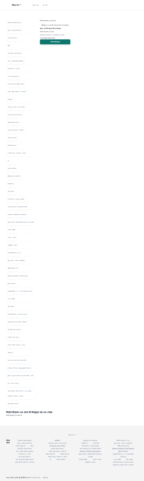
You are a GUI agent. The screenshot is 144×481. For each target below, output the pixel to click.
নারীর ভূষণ (10, 352)
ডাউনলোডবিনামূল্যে (55, 42)
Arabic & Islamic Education (17, 214)
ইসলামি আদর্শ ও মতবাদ (13, 69)
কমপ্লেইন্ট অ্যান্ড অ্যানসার (14, 329)
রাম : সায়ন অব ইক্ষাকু (13, 383)
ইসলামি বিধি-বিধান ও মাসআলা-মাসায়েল (17, 314)
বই (8, 161)
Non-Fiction (12, 283)
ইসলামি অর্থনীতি (11, 230)
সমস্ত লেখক (35, 5)
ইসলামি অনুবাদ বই (12, 38)
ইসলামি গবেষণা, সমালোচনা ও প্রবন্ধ (17, 153)
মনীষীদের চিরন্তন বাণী (13, 268)
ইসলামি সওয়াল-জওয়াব (13, 337)
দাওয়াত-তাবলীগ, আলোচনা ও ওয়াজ (16, 345)
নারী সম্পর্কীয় (11, 306)
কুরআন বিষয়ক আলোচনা (13, 122)
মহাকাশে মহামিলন (12, 168)
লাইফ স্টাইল (11, 191)
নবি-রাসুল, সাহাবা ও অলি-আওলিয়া (16, 107)
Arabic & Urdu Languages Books (19, 368)
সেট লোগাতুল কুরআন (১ (13, 76)
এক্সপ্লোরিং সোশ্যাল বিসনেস (14, 53)
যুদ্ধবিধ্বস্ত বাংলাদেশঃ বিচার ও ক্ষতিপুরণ (17, 322)
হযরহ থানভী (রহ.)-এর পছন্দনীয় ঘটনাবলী (17, 207)
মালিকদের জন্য (36, 478)
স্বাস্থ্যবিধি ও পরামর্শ (12, 245)
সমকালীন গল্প (11, 184)
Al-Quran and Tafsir (15, 115)
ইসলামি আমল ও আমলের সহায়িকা (16, 199)
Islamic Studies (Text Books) (17, 276)
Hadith (10, 99)
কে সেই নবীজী (11, 299)
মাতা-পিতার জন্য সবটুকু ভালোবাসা (16, 84)
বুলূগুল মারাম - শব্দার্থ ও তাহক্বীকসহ (16, 260)
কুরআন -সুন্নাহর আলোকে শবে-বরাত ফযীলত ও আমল (21, 375)
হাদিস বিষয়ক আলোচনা (13, 404)
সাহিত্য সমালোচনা (12, 138)
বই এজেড (45, 5)
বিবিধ (9, 45)
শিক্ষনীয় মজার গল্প (12, 145)
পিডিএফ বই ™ (72, 435)
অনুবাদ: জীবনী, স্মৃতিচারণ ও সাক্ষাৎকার (17, 92)
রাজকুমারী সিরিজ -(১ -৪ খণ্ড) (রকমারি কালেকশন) (20, 291)
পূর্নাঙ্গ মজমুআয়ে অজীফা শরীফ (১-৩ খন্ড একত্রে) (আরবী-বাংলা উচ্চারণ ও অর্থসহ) (19, 393)
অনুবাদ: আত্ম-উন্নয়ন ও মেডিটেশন (16, 130)
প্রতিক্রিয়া (45, 478)
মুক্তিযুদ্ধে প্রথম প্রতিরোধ (14, 176)
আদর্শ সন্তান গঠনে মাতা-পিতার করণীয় (17, 360)
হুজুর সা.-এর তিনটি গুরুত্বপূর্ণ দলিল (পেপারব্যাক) (50, 28)
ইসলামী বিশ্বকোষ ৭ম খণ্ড (14, 253)
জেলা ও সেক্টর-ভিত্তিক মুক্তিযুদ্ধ (15, 61)
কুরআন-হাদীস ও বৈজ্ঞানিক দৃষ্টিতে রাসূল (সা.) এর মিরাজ (21, 222)
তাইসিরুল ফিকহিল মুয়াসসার (14, 22)
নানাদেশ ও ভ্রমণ (12, 237)
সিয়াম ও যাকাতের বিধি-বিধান (14, 30)
